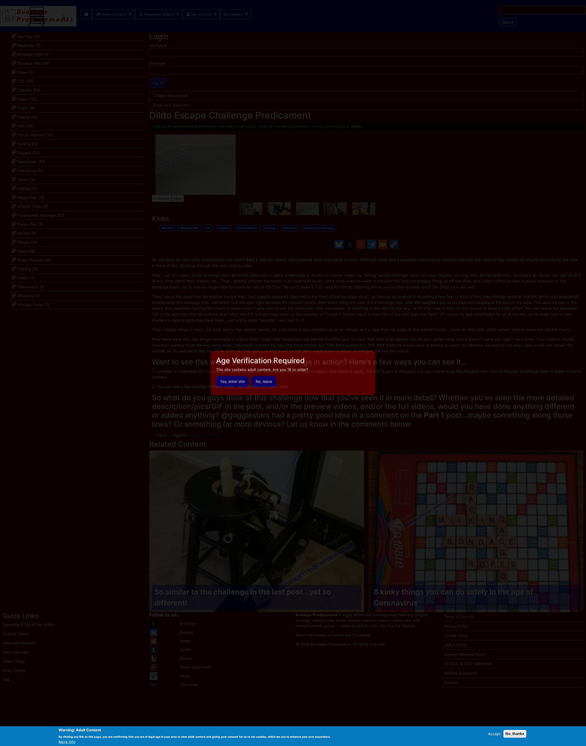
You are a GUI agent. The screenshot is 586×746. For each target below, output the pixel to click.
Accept (494, 734)
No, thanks (514, 734)
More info (67, 742)
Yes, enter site (232, 381)
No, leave (264, 381)
